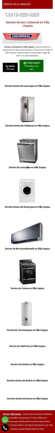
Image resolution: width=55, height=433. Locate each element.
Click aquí (10, 67)
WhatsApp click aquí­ (32, 66)
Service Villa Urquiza (12, 414)
